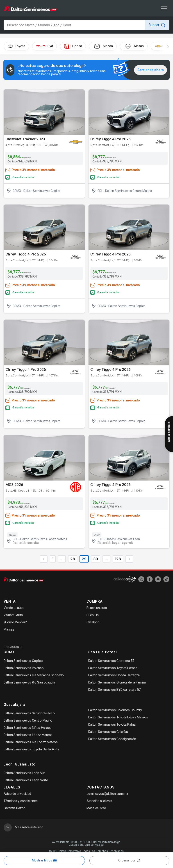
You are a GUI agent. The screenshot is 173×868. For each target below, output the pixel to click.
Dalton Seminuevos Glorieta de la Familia (117, 682)
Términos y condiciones (20, 801)
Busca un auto (96, 608)
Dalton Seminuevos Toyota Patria (112, 724)
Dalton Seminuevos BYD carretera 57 (114, 690)
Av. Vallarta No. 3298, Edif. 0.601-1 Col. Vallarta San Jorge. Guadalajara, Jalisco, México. (86, 843)
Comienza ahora (150, 70)
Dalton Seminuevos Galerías (108, 732)
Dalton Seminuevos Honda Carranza (114, 675)
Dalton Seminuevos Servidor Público (29, 713)
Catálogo (93, 622)
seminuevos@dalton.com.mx (107, 794)
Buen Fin (92, 615)
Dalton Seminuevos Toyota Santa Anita (31, 749)
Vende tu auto (14, 608)
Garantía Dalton (14, 808)
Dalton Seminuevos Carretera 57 (111, 661)
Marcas (9, 629)
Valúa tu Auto (13, 615)
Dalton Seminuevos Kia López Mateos (31, 742)
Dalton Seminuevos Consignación (112, 739)
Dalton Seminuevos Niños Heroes (27, 728)
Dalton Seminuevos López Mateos (28, 735)
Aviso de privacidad (17, 794)
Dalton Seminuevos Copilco (23, 661)
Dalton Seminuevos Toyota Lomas (112, 668)
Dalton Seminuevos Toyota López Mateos (118, 717)
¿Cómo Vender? (15, 622)
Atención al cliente (99, 801)
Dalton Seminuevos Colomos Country (115, 710)
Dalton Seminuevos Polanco (24, 668)
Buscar (153, 25)
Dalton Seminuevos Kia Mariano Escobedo (34, 675)
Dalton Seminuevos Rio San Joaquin (29, 682)
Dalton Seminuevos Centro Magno (28, 720)
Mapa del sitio (96, 808)
